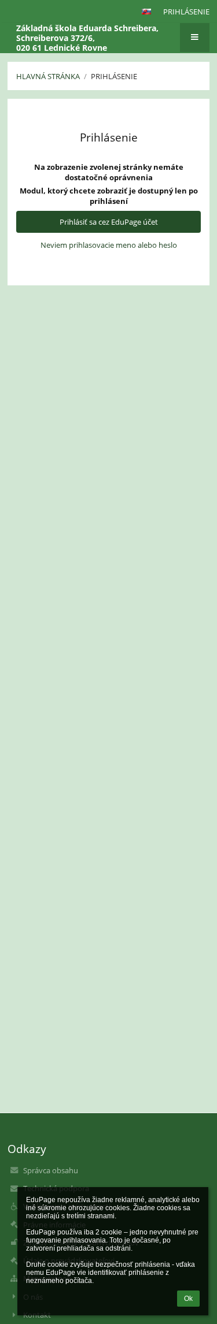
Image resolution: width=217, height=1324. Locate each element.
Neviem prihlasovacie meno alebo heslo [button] (109, 245)
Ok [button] (188, 1299)
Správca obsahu (50, 1170)
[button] (146, 11)
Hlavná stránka (48, 76)
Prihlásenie (186, 11)
